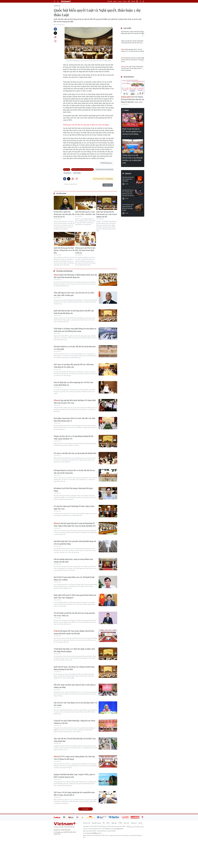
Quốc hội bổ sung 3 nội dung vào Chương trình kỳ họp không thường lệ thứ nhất (74, 668)
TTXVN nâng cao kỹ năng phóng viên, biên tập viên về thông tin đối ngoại (74, 757)
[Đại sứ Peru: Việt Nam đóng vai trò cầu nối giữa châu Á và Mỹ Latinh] (108, 707)
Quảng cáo (134, 823)
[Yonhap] (101, 817)
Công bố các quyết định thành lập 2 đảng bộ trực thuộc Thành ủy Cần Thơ (74, 721)
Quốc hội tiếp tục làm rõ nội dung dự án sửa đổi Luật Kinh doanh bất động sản (74, 311)
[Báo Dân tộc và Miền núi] (55, 817)
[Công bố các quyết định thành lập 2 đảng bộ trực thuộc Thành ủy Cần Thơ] (108, 725)
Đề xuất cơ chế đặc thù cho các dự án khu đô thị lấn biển (75, 453)
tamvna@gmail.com (118, 828)
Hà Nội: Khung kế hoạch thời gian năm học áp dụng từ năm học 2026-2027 (132, 99)
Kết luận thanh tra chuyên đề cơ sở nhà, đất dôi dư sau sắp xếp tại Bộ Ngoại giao (74, 471)
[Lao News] (77, 817)
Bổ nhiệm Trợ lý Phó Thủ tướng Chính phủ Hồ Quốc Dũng (73, 489)
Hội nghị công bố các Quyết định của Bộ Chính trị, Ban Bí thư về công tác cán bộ (132, 59)
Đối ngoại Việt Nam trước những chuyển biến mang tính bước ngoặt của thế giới (74, 632)
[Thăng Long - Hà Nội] (137, 1)
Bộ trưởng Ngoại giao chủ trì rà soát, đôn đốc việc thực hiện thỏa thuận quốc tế (74, 419)
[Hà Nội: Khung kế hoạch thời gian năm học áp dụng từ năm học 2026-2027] (132, 87)
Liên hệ (140, 823)
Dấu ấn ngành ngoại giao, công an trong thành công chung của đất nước (73, 560)
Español (125, 1)
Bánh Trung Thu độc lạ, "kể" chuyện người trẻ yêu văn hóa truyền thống (131, 131)
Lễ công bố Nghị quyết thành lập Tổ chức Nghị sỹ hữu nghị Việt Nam (74, 507)
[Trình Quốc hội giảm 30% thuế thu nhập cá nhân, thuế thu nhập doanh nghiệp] (108, 654)
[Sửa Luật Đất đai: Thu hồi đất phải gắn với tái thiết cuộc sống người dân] (108, 743)
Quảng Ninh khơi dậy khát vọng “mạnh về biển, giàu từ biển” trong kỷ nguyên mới (74, 775)
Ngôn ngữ (114, 823)
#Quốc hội (66, 169)
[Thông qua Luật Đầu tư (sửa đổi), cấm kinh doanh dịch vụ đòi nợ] (85, 239)
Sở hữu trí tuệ (86, 823)
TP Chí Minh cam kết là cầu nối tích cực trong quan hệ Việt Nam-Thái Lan (74, 614)
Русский (133, 1)
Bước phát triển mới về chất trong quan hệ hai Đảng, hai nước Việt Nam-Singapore (75, 596)
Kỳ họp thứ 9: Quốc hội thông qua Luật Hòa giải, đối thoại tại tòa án (64, 214)
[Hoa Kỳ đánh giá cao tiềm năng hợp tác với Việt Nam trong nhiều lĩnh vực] (108, 387)
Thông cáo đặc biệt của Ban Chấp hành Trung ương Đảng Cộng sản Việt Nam (132, 41)
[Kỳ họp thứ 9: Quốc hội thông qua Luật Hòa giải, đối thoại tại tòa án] (64, 203)
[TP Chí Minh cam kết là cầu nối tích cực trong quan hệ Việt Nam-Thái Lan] (108, 618)
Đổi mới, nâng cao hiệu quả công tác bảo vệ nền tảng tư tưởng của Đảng (75, 686)
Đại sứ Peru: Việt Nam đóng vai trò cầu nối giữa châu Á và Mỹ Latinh (75, 703)
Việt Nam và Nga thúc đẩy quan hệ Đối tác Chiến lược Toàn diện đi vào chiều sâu (74, 365)
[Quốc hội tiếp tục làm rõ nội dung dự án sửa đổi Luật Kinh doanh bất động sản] (108, 315)
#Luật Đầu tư (67, 173)
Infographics (129, 77)
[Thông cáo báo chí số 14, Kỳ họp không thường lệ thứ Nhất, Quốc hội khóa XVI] (108, 441)
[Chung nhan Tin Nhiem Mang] (135, 826)
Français (120, 1)
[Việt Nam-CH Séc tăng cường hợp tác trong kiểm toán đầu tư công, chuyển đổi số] (108, 797)
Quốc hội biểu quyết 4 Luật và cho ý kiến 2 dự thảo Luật (85, 213)
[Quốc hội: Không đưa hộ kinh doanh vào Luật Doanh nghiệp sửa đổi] (106, 203)
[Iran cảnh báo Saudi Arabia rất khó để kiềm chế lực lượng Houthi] (139, 207)
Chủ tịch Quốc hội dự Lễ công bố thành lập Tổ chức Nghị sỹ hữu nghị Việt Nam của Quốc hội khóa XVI (75, 524)
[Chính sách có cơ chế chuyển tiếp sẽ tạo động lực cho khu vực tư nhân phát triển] (132, 146)
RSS (104, 823)
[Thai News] (82, 817)
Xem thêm (85, 809)
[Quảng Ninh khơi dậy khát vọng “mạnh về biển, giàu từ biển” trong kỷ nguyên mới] (108, 779)
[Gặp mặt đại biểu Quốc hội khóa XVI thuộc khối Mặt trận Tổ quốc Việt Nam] (108, 405)
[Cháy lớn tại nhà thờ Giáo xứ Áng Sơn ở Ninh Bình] (139, 180)
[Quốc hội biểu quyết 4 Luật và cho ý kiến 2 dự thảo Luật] (85, 203)
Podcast (128, 173)
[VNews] (142, 817)
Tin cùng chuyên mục (64, 271)
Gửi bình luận (107, 185)
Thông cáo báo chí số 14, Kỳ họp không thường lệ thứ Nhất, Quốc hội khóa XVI (73, 437)
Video (127, 110)
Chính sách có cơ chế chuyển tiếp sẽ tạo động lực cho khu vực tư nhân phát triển (132, 159)
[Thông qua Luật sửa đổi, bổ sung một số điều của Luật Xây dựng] (86, 125)
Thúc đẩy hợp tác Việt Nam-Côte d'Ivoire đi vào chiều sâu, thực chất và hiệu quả (74, 293)
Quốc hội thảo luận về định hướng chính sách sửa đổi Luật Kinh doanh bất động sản (75, 276)
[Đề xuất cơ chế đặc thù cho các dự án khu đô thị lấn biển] (108, 458)
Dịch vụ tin (126, 823)
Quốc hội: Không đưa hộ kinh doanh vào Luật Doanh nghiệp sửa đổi (106, 214)
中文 (129, 1)
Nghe (126, 184)
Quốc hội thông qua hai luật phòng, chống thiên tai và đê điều (64, 250)
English (115, 1)
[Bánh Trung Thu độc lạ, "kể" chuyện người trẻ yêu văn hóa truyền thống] (132, 120)
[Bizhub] (71, 817)
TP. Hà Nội (77, 173)
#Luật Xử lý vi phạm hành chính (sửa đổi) (82, 169)
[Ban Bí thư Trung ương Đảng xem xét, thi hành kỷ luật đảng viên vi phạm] (108, 582)
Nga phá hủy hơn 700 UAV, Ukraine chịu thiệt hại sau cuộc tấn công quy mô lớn (128, 192)
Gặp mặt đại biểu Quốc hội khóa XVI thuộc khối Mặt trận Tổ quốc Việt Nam (75, 401)
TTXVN (120, 823)
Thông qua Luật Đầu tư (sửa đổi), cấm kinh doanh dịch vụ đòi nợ (85, 250)
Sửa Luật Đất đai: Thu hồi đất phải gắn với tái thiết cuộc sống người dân (75, 739)
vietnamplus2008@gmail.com (94, 833)
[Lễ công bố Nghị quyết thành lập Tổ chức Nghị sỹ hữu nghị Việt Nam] (108, 511)
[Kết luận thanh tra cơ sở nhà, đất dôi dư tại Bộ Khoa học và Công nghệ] (108, 351)
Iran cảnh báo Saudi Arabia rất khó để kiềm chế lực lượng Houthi (127, 207)
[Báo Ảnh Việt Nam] (135, 817)
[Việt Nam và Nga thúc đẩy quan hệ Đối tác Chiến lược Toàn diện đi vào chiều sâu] (108, 369)
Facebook (55, 29)
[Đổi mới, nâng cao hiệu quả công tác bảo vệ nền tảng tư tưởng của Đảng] (108, 689)
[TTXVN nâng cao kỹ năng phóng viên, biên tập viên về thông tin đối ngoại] (108, 761)
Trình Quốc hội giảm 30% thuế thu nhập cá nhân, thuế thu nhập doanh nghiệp (74, 650)
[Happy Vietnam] (90, 817)
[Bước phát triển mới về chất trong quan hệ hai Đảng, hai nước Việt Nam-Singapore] (108, 600)
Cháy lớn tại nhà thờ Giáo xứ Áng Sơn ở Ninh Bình (128, 179)
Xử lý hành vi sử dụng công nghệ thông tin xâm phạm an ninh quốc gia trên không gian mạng (75, 329)
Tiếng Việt (110, 1)
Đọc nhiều (127, 28)
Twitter (55, 33)
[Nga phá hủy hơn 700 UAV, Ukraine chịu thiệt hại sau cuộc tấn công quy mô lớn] (139, 193)
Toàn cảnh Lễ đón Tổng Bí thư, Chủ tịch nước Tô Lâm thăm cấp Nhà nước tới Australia (132, 68)
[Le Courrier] (125, 817)
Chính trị (57, 6)
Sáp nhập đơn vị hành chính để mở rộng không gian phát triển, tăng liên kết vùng (132, 32)
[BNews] (64, 817)
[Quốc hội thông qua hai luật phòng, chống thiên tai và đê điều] (64, 239)
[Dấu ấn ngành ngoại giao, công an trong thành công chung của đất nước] (108, 564)
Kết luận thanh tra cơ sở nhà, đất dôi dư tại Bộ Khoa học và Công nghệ (75, 347)
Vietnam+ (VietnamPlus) (66, 1)
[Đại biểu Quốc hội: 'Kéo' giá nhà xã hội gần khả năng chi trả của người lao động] (108, 546)
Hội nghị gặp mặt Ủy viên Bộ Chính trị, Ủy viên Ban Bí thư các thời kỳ (132, 50)
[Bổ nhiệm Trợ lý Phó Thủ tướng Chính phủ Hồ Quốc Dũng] (108, 493)
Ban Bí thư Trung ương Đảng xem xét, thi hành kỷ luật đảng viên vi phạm (74, 578)
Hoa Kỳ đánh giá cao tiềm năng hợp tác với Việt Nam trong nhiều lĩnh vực (73, 383)
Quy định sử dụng (96, 823)
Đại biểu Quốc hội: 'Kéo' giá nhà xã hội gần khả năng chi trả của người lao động (75, 542)
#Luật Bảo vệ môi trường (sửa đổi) (104, 169)
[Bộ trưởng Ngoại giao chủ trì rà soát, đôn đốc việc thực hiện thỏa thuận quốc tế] (108, 423)
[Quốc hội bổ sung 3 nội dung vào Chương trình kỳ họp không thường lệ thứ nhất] (108, 671)
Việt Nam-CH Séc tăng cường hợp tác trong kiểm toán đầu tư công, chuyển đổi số (74, 793)
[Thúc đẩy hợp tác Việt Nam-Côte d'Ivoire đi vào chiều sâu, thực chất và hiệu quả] (108, 297)
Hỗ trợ (108, 823)
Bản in (55, 37)
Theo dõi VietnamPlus (99, 179)
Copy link (55, 41)
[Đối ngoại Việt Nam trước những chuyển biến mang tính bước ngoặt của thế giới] (108, 636)
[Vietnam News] (114, 817)
